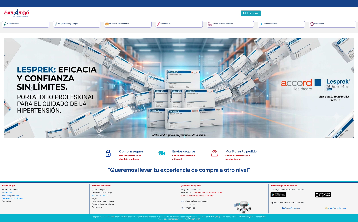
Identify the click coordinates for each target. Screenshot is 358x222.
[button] (30, 88)
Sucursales (7, 192)
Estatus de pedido (100, 195)
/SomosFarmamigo (292, 208)
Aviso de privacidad (11, 195)
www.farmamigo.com (337, 208)
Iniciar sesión (252, 13)
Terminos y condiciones (12, 198)
